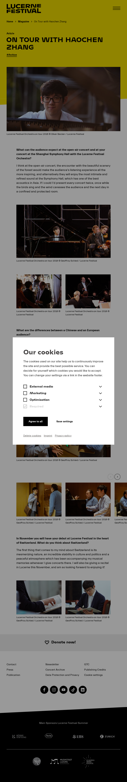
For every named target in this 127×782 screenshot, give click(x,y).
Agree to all (35, 421)
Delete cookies (32, 435)
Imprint (48, 435)
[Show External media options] (100, 387)
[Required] (25, 406)
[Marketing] (25, 393)
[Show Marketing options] (100, 393)
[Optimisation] (25, 400)
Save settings (64, 421)
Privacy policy (63, 435)
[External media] (25, 387)
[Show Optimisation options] (100, 400)
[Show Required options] (100, 406)
